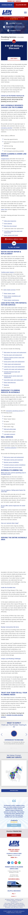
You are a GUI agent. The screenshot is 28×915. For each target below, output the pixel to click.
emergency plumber (6, 128)
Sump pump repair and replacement (14, 361)
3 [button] (14, 748)
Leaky (5, 366)
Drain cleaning (8, 223)
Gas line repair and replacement (13, 355)
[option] (14, 738)
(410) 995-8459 (22, 5)
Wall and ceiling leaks (10, 429)
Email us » (14, 857)
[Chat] (19, 862)
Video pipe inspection (10, 221)
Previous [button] (2, 734)
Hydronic (6, 357)
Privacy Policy (18, 912)
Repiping (6, 385)
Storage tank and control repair (13, 467)
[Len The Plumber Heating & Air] (7, 12)
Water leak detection (10, 382)
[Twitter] (12, 862)
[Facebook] (8, 862)
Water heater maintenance (11, 300)
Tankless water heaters (7, 272)
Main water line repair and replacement (15, 352)
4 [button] (15, 748)
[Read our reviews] (14, 19)
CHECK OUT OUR (14, 17)
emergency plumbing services (14, 411)
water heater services (9, 289)
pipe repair (23, 319)
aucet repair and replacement (16, 366)
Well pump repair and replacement (14, 457)
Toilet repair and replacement (12, 364)
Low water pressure (9, 434)
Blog (13, 893)
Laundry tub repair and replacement (14, 369)
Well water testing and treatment (13, 460)
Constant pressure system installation (14, 465)
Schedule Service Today (15, 239)
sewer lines (4, 209)
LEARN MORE (14, 835)
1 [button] (11, 748)
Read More (14, 825)
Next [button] (25, 734)
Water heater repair (9, 293)
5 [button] (16, 748)
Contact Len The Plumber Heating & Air (12, 95)
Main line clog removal (10, 226)
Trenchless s (7, 231)
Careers (13, 896)
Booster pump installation (11, 462)
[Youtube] (16, 862)
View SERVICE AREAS (14, 790)
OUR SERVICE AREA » (14, 879)
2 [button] (12, 748)
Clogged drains (5, 158)
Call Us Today (15, 247)
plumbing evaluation (10, 447)
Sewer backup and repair (11, 235)
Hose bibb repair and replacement (13, 380)
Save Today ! (14, 58)
